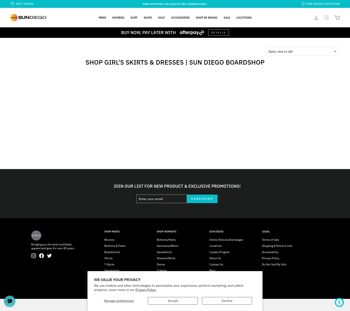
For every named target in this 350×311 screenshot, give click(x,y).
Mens (102, 17)
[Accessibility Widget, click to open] (339, 302)
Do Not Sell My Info (274, 264)
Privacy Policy (270, 258)
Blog (212, 270)
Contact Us (216, 264)
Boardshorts (112, 252)
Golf (161, 17)
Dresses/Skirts (166, 258)
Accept (173, 301)
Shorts (108, 258)
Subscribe (202, 198)
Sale (227, 17)
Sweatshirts (112, 270)
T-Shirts (109, 264)
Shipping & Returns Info (277, 246)
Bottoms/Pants (166, 240)
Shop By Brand (207, 17)
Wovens (109, 240)
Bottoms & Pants (115, 246)
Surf (134, 17)
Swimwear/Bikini (167, 246)
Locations (244, 17)
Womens (118, 17)
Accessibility (270, 252)
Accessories (180, 17)
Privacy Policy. (146, 290)
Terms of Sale (270, 240)
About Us (215, 258)
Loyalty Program (219, 252)
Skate (148, 17)
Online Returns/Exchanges (226, 240)
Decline (227, 301)
